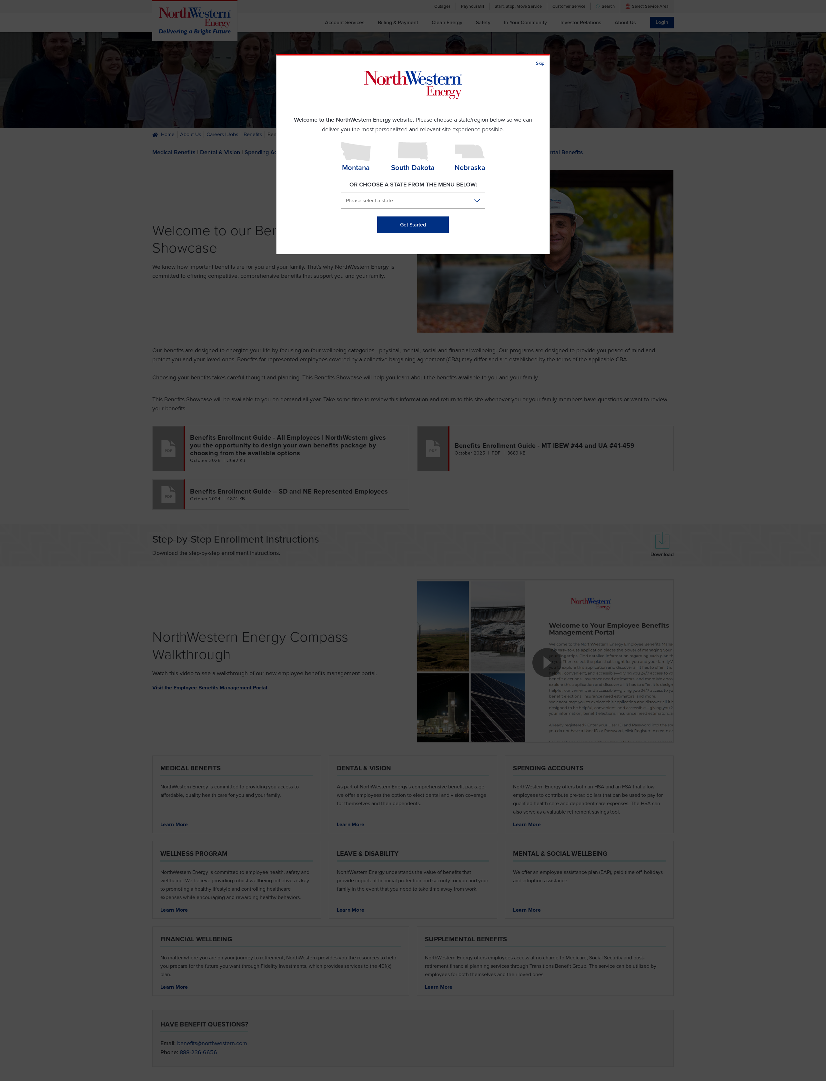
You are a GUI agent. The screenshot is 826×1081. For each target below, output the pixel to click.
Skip (540, 63)
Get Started (413, 225)
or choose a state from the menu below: (413, 184)
